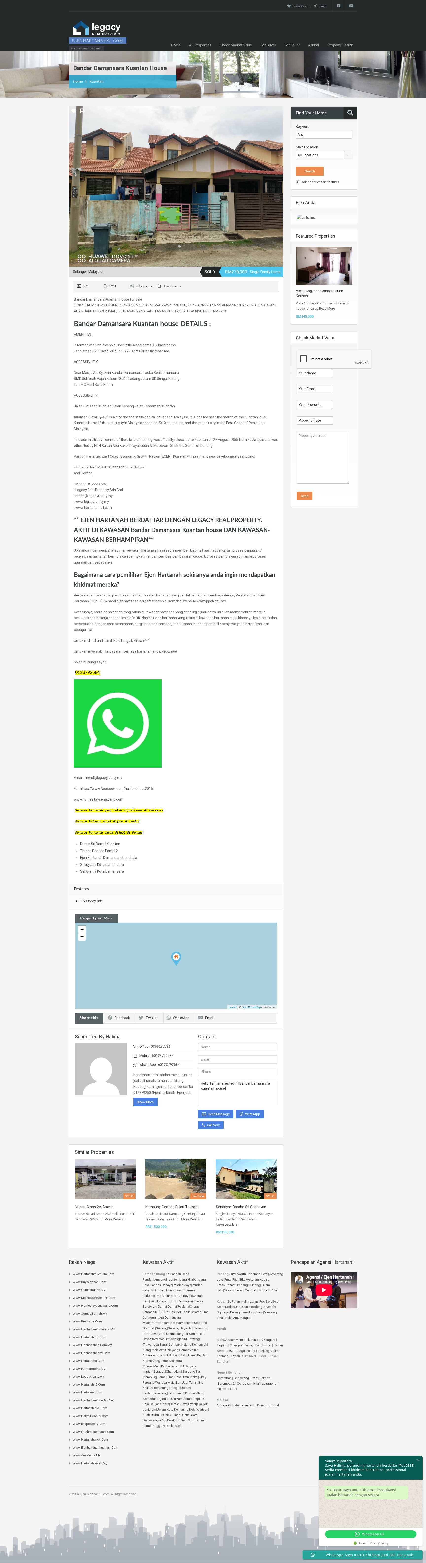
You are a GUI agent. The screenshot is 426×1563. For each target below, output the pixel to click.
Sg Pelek (168, 1420)
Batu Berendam (243, 1405)
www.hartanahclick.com (90, 1439)
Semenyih (186, 1350)
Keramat (158, 1339)
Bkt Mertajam (249, 1279)
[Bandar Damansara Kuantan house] (176, 959)
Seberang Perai (257, 1274)
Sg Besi (170, 1312)
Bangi (164, 1344)
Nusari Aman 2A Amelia (94, 1207)
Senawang (242, 1378)
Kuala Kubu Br (152, 1415)
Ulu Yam (177, 1399)
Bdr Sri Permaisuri (180, 1301)
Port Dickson (261, 1378)
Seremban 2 (226, 1383)
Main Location (307, 147)
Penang (242, 1285)
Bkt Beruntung (159, 1388)
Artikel (313, 45)
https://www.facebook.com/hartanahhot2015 (116, 788)
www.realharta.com (87, 1321)
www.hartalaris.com (87, 1392)
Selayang (171, 1350)
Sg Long (189, 1371)
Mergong (270, 1312)
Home (176, 45)
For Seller (292, 45)
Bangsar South (186, 1334)
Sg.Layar (223, 1312)
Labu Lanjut (176, 1393)
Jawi (229, 1351)
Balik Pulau (271, 1290)
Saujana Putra (159, 1404)
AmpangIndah (164, 1279)
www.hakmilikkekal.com (90, 1416)
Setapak (200, 1323)
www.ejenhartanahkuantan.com (95, 1447)
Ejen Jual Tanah (186, 1382)
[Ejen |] (97, 33)
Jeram (185, 1388)
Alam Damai (158, 1306)
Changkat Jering (241, 1345)
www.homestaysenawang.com (98, 799)
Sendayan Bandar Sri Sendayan (241, 1207)
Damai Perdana (178, 1306)
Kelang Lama (239, 1312)
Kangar (245, 1318)
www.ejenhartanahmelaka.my (94, 1329)
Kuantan (96, 81)
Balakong (200, 1328)
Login (323, 6)
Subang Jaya (177, 1328)
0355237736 (161, 1046)
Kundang (160, 1393)
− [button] (82, 937)
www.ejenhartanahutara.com (93, 1432)
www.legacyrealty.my (88, 1376)
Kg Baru (202, 1355)
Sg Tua (193, 1420)
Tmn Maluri (163, 1296)
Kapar (147, 1361)
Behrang (223, 1356)
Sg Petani (234, 1301)
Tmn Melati (190, 1377)
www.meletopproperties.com (94, 1298)
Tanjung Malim (268, 1351)
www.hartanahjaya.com (90, 1408)
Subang (161, 1328)
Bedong (257, 1307)
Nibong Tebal (233, 1290)
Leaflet (233, 1007)
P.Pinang (254, 1285)
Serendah (150, 1399)
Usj (190, 1328)
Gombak (149, 1328)
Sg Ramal (159, 1377)
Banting (148, 1393)
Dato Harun (188, 1355)
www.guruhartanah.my (89, 1290)
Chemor (229, 1340)
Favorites (299, 6)
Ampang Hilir (184, 1279)
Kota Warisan (198, 1409)
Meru (156, 1366)
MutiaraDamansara (156, 1323)
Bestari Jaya (178, 1404)
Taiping (222, 1345)
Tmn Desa (174, 1377)
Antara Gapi (191, 1399)
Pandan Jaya (182, 1285)
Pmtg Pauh (231, 1279)
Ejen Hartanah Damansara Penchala (108, 858)
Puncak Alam (194, 1393)
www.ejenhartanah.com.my (92, 1345)
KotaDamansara (181, 1323)
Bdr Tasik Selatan (188, 1312)
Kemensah (199, 1344)
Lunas (254, 1301)
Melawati (158, 1350)
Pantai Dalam (170, 1366)
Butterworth (237, 1274)
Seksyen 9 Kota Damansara (102, 871)
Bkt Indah (158, 1290)
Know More (145, 1102)
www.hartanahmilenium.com (93, 1274)
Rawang (193, 1339)
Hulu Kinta (251, 1340)
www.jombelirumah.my (90, 1313)
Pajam (222, 1389)
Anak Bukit (224, 1318)
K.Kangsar (268, 1340)
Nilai (256, 1383)
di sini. (144, 641)
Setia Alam (189, 1415)
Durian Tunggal (268, 1405)
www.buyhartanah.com (89, 1282)
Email (209, 1018)
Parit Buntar (263, 1345)
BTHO (159, 1312)
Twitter (152, 1018)
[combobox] (324, 155)
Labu (231, 1389)
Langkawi (256, 1312)
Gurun (246, 1307)
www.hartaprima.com (88, 1361)
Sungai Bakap (245, 1351)
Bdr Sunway (151, 1334)
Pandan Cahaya (161, 1285)
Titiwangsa (151, 1344)
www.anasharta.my (86, 1455)
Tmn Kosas (173, 1290)
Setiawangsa (174, 1339)
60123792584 (163, 1056)
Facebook (122, 1018)
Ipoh (220, 1340)
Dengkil (174, 1388)
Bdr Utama (168, 1334)
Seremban (224, 1378)
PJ (182, 1366)
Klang (147, 1350)
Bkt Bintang (171, 1355)
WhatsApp (181, 1018)
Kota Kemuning (177, 1409)
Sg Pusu (181, 1420)
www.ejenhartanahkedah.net (93, 1400)
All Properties (200, 45)
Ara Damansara (170, 1317)
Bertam (231, 1285)
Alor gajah (224, 1405)
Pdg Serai (266, 1301)
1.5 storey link (91, 901)
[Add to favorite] (73, 113)
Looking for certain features (319, 182)
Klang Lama (160, 1361)
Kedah (229, 1307)
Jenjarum (149, 1409)
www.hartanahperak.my (90, 1463)
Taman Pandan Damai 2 (99, 851)
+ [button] (82, 929)
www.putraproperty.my (89, 1368)
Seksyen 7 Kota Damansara (102, 865)
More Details (114, 1219)
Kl (185, 1339)
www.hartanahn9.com (89, 1384)
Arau (236, 1318)
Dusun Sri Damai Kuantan (100, 844)
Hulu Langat (158, 1301)
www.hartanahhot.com (89, 1337)
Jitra (238, 1307)
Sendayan (244, 1383)
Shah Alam (173, 1371)
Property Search (340, 45)
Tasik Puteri (173, 1426)
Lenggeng (269, 1383)
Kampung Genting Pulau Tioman (171, 1207)
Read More (327, 308)
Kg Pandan (173, 1274)
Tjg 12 (159, 1426)
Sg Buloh (163, 1399)
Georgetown (254, 1290)
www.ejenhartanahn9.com (91, 1353)
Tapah (235, 1356)
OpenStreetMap (251, 1007)
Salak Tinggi (172, 1415)
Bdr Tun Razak (181, 1296)
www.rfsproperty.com (89, 1424)
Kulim (245, 1301)
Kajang (186, 1344)
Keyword (302, 127)
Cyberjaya (195, 1404)
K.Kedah (269, 1307)
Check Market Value (236, 45)
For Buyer (268, 45)
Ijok (205, 1404)
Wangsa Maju (165, 1382)
